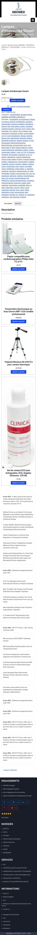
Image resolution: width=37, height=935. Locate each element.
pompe (11, 178)
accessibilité (14, 119)
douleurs (25, 141)
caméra (22, 126)
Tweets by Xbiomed (10, 770)
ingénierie (21, 155)
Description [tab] (8, 203)
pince (3, 178)
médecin (24, 164)
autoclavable (5, 124)
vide (10, 197)
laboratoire (11, 157)
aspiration (28, 122)
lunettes (4, 162)
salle (3, 188)
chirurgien (4, 131)
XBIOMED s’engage (9, 785)
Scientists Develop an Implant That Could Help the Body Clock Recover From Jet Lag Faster (18, 599)
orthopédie (5, 174)
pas (27, 174)
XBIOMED (18, 12)
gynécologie (5, 152)
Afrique (32, 119)
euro (25, 145)
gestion (25, 150)
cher (32, 129)
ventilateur (30, 195)
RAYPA (5, 832)
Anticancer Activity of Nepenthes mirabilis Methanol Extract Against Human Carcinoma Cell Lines (17, 545)
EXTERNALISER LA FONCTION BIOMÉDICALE (16, 875)
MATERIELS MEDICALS (17, 117)
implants (31, 152)
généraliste (18, 150)
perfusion (13, 176)
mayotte (18, 164)
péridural (20, 176)
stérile (27, 190)
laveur (9, 159)
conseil (20, 133)
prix (27, 178)
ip (26, 155)
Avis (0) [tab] (18, 203)
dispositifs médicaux (8, 141)
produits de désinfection (18, 181)
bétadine (22, 124)
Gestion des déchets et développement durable (17, 796)
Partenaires (6, 925)
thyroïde (12, 195)
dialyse (3, 138)
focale (30, 148)
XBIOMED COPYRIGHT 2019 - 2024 (18, 933)
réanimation (13, 185)
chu (10, 131)
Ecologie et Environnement (11, 914)
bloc (8, 126)
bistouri (4, 126)
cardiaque (28, 126)
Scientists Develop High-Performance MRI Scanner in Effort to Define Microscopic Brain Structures (17, 664)
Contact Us (6, 909)
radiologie (4, 185)
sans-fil (16, 188)
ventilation (5, 197)
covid (9, 136)
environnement (18, 145)
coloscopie (5, 133)
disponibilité (14, 138)
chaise (28, 129)
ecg (32, 141)
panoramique (20, 174)
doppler (19, 141)
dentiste (29, 136)
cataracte (17, 129)
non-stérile (28, 166)
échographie (5, 143)
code (30, 131)
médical (31, 164)
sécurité (12, 190)
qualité (23, 183)
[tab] (33, 20)
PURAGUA (6, 846)
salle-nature (9, 188)
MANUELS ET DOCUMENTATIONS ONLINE (15, 881)
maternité (4, 164)
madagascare (12, 162)
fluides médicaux (21, 148)
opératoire (4, 171)
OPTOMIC (6, 835)
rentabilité (21, 185)
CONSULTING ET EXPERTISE (11, 878)
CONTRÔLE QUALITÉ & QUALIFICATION (15, 868)
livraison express (29, 159)
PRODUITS (5, 181)
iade (18, 152)
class (20, 131)
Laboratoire (6, 921)
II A (22, 152)
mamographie (23, 162)
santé (22, 188)
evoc (29, 145)
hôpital (13, 152)
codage (25, 131)
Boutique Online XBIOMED (16, 45)
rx (31, 185)
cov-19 (3, 136)
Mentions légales (8, 897)
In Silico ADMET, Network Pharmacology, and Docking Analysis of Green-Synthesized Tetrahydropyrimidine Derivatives (18, 527)
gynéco (31, 150)
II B (25, 152)
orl (28, 171)
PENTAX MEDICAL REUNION (11, 839)
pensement (5, 176)
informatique (13, 155)
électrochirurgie (6, 145)
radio (28, 183)
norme (3, 169)
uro (16, 195)
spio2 (22, 190)
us (25, 195)
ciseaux (15, 131)
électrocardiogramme (18, 143)
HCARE (5, 849)
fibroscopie (5, 148)
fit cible (12, 148)
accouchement (24, 119)
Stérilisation (6, 928)
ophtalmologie (22, 171)
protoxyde (17, 183)
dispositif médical (26, 138)
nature (21, 166)
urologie (21, 195)
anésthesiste (20, 122)
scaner (26, 188)
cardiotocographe (7, 129)
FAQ (4, 918)
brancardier (15, 126)
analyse (12, 122)
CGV (4, 900)
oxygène (12, 174)
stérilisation (5, 192)
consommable (29, 133)
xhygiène (23, 197)
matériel (31, 162)
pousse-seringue (20, 178)
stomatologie (19, 192)
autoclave (14, 124)
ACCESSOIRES (15, 47)
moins (3, 166)
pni (7, 178)
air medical (5, 122)
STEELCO (6, 828)
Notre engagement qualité (11, 789)
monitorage (11, 166)
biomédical (29, 124)
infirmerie (4, 155)
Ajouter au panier (17, 100)
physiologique (29, 176)
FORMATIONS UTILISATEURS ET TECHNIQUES (17, 871)
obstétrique (10, 169)
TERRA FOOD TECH (9, 842)
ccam (23, 129)
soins (18, 190)
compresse (13, 133)
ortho (31, 171)
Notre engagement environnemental (14, 792)
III (27, 152)
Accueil (3, 45)
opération (30, 169)
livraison (19, 159)
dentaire (23, 136)
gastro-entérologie (7, 150)
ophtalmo (12, 171)
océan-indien (19, 169)
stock (12, 192)
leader (14, 159)
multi (17, 166)
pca (30, 174)
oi (25, 169)
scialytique (5, 190)
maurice (11, 164)
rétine (28, 185)
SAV (4, 864)
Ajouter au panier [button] (18, 269)
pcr (34, 174)
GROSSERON (7, 852)
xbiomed (16, 197)
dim (8, 138)
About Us (6, 893)
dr (29, 141)
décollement (15, 136)
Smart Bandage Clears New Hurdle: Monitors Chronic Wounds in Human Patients (15, 675)
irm (29, 155)
